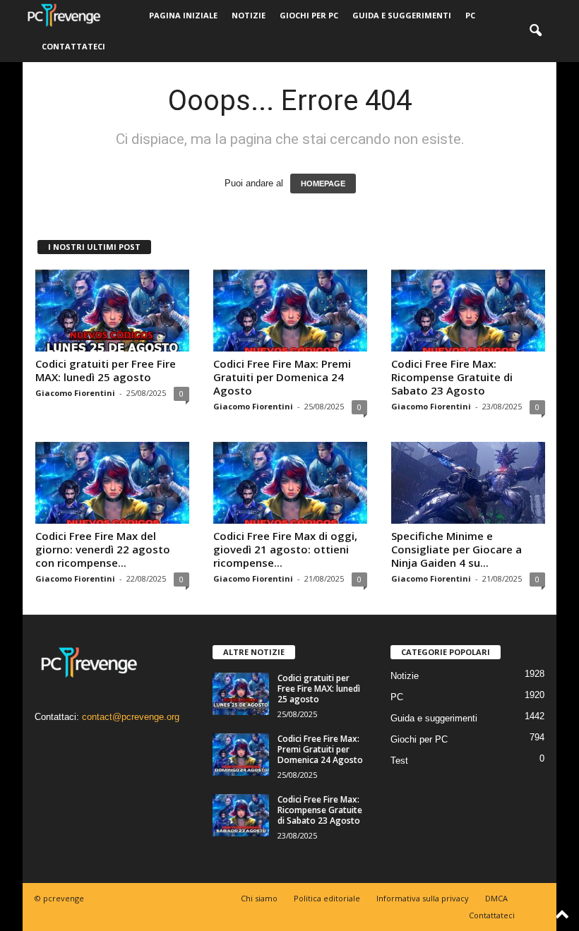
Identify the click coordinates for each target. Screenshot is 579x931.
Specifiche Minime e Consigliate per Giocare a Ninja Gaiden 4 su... (456, 549)
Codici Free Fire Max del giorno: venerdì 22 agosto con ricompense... (102, 549)
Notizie (248, 15)
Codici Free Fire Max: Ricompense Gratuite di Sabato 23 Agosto (452, 376)
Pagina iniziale (183, 15)
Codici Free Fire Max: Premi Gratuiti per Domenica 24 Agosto (282, 376)
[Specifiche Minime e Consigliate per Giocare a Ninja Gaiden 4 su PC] (468, 483)
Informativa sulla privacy (422, 898)
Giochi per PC (309, 15)
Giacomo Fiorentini (75, 393)
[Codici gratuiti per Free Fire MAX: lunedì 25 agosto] (112, 311)
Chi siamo (259, 898)
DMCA (496, 898)
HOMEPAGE (323, 183)
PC (470, 15)
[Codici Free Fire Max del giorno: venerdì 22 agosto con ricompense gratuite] (112, 483)
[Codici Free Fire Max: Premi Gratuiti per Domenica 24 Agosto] (290, 311)
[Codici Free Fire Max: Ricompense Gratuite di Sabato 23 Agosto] (468, 311)
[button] (535, 31)
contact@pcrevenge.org (130, 716)
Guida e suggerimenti (401, 15)
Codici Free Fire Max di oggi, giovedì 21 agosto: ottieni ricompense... (285, 549)
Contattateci (73, 46)
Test (399, 760)
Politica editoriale (327, 898)
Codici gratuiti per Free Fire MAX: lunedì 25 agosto (105, 370)
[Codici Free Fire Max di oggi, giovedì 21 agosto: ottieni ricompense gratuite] (290, 483)
